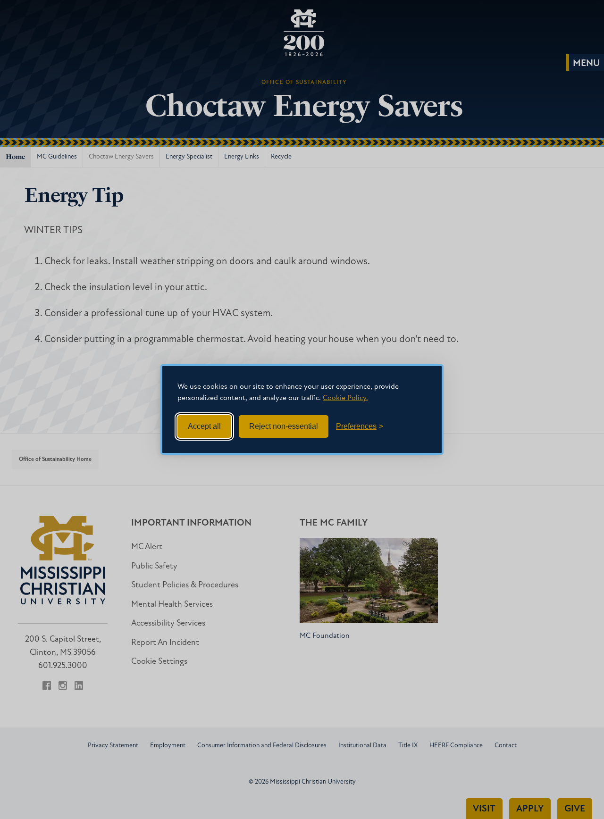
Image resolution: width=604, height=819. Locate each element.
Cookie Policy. (345, 398)
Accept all (204, 426)
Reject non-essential (283, 426)
